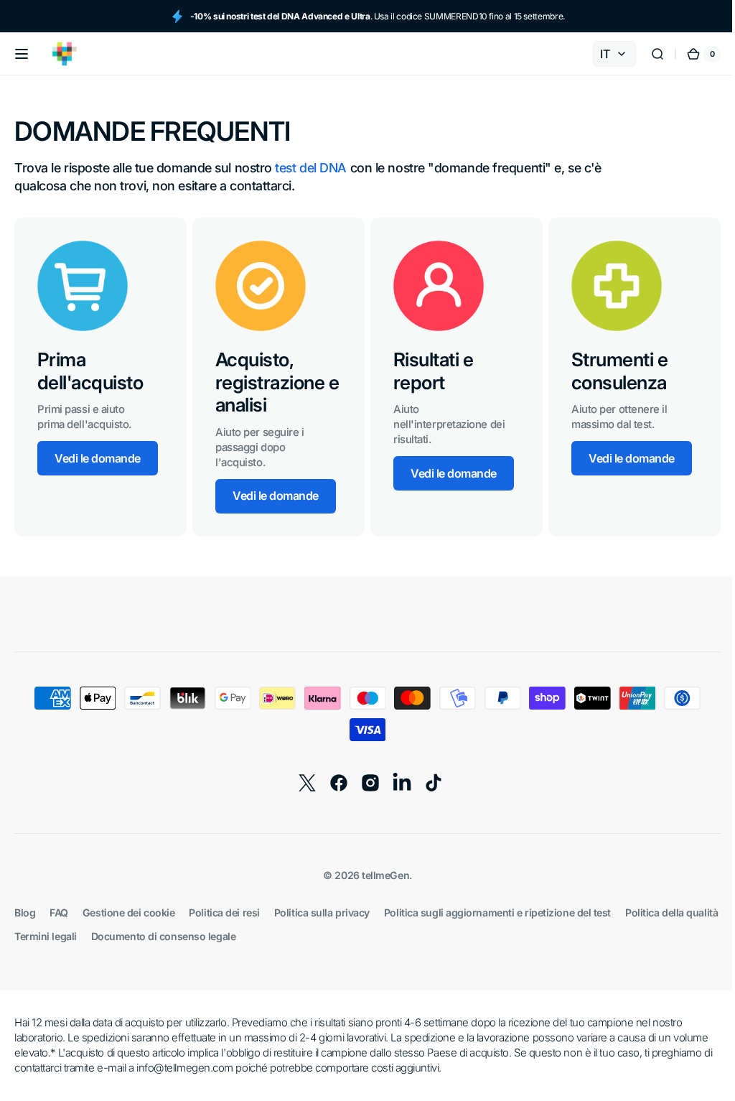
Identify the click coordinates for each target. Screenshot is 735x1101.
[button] (21, 54)
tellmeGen (380, 875)
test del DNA (311, 167)
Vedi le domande (98, 458)
